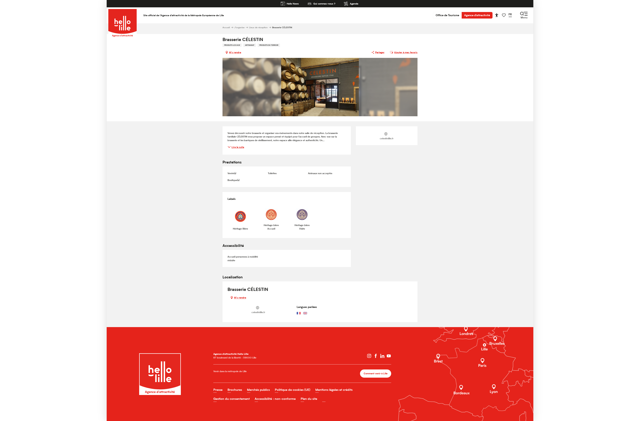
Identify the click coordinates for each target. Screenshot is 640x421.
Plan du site (309, 399)
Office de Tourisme (447, 15)
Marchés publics (258, 390)
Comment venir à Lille (376, 373)
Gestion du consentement (231, 399)
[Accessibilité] (496, 15)
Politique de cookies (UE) (292, 390)
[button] (511, 15)
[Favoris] (504, 15)
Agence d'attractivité (477, 15)
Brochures (235, 390)
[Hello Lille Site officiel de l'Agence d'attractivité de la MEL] (122, 15)
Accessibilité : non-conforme (275, 399)
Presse (217, 390)
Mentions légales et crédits (333, 390)
